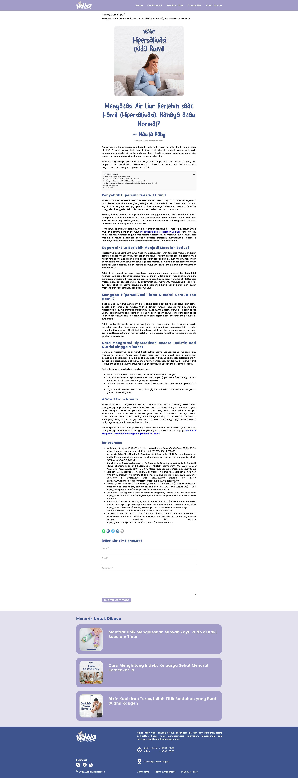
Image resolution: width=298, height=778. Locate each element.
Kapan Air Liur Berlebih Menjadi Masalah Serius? (122, 179)
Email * (105, 558)
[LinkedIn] (117, 531)
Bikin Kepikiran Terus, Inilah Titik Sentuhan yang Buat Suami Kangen (163, 701)
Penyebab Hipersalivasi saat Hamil (117, 177)
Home (139, 5)
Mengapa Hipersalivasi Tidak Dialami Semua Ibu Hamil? (125, 181)
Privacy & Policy (189, 771)
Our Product (154, 5)
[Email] (122, 531)
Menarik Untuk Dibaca (98, 618)
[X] (113, 531)
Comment (107, 568)
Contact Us (194, 5)
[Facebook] (108, 531)
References (110, 187)
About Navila (214, 5)
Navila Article (175, 5)
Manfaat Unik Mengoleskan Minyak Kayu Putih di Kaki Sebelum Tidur (163, 634)
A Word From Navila (112, 185)
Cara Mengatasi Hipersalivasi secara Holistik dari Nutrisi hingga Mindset (131, 183)
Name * (105, 548)
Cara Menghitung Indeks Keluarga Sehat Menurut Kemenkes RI (159, 667)
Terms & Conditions (165, 771)
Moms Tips (117, 14)
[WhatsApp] (103, 531)
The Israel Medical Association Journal (160, 231)
